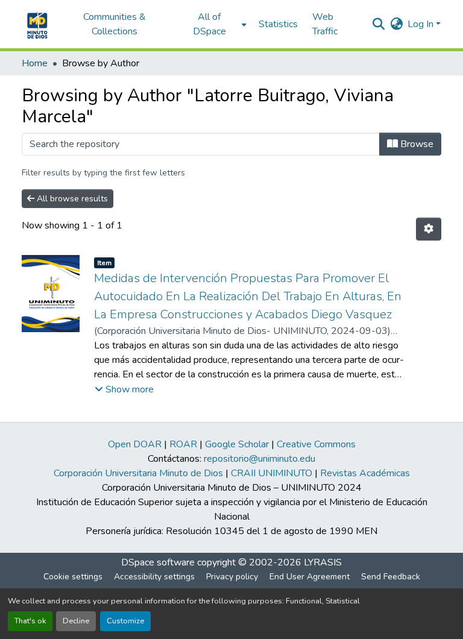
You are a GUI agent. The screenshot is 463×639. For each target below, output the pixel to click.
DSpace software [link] (158, 562)
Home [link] (35, 63)
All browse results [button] (71, 198)
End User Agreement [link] (309, 576)
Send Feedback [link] (390, 576)
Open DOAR (135, 444)
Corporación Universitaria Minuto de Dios (138, 473)
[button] (36, 24)
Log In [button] (422, 24)
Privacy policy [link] (232, 576)
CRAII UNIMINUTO (271, 473)
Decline (76, 620)
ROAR (183, 444)
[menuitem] (213, 24)
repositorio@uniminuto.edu (259, 458)
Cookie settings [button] (72, 576)
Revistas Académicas (365, 473)
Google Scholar (237, 444)
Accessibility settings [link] (154, 576)
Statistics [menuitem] (278, 24)
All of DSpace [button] (209, 24)
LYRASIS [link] (323, 562)
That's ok (30, 620)
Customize (125, 620)
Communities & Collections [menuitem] (114, 24)
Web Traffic (325, 24)
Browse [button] (415, 144)
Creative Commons (316, 444)
